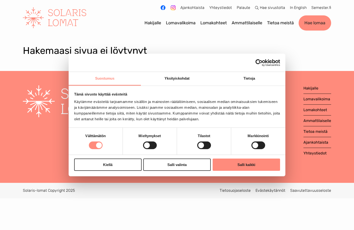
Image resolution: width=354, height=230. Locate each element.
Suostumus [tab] (105, 78)
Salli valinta (177, 165)
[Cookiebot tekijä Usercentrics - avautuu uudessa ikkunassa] (259, 62)
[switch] (150, 145)
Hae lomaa (314, 23)
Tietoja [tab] (249, 78)
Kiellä (107, 165)
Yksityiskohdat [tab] (177, 78)
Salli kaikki (246, 165)
